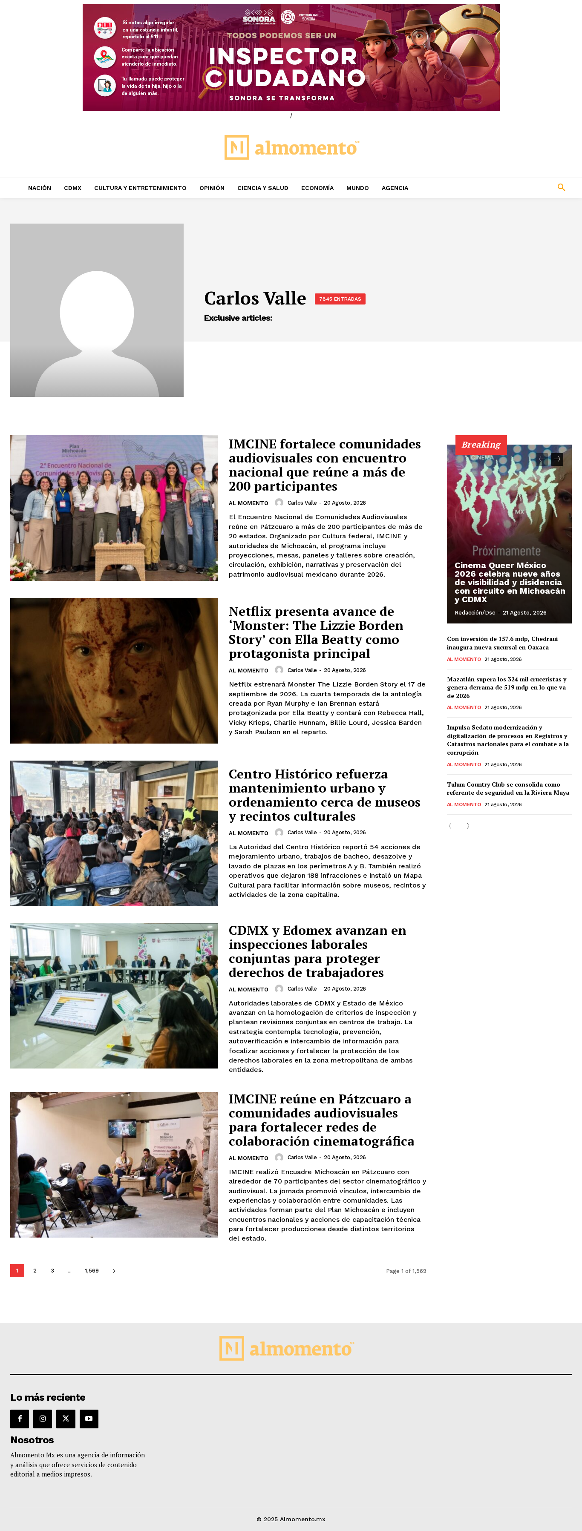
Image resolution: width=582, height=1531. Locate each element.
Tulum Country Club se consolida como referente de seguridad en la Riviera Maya (508, 788)
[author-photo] (280, 502)
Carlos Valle (302, 503)
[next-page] (114, 1270)
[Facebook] (19, 1419)
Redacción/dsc (475, 612)
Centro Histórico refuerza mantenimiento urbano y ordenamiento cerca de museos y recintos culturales (325, 794)
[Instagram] (42, 1419)
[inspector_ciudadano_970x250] (291, 57)
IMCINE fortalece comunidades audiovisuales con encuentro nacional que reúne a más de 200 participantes (325, 464)
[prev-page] (542, 459)
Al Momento (248, 503)
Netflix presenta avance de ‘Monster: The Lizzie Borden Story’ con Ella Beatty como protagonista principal (316, 632)
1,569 (92, 1270)
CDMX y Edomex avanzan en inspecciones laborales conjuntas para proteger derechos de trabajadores (317, 951)
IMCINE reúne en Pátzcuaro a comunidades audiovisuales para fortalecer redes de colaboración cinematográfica (322, 1119)
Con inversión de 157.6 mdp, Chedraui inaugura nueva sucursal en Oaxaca (502, 643)
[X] (65, 1419)
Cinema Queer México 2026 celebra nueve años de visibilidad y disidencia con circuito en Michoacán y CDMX (510, 582)
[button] (509, 188)
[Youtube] (89, 1419)
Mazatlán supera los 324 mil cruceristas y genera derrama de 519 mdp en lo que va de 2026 (506, 687)
